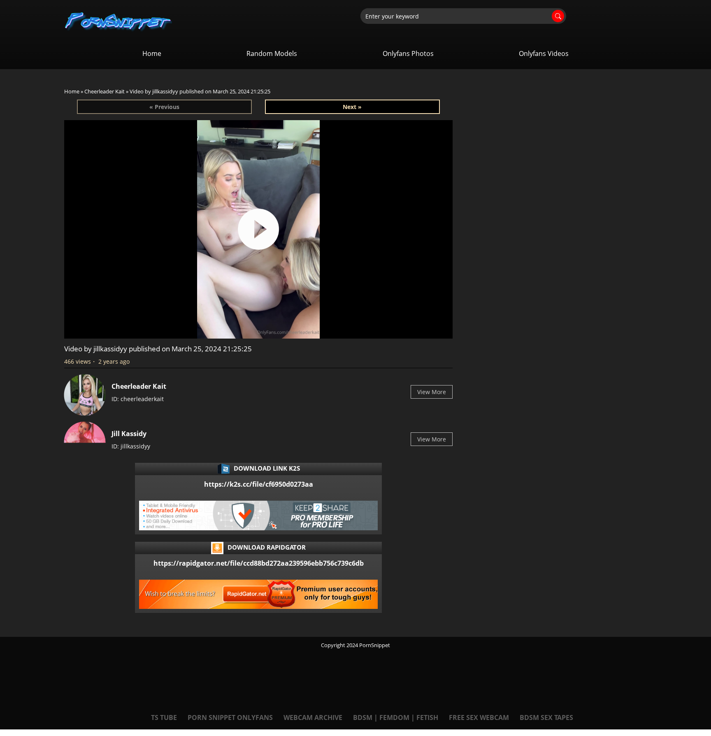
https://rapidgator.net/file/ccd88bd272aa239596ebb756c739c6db (258, 563)
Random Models (271, 53)
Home (151, 53)
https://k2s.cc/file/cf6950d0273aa (258, 484)
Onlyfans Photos (408, 53)
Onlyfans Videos (544, 53)
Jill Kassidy (129, 433)
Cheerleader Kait (104, 91)
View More (431, 392)
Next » (352, 107)
